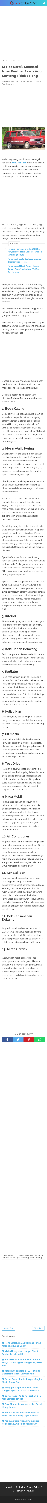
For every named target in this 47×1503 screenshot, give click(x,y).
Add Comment (7, 84)
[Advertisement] (23, 32)
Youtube (30, 1491)
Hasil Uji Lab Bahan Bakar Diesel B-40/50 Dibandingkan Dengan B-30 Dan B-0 (22, 1362)
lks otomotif (29, 1499)
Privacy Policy (33, 1487)
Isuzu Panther (18, 162)
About (9, 1487)
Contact (19, 1487)
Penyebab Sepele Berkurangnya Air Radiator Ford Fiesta (24, 260)
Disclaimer (18, 1491)
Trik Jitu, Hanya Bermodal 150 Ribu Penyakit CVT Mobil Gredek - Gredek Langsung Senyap (24, 252)
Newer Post (8, 1328)
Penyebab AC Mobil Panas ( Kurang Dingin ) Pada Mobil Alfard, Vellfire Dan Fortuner (23, 269)
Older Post (38, 1328)
